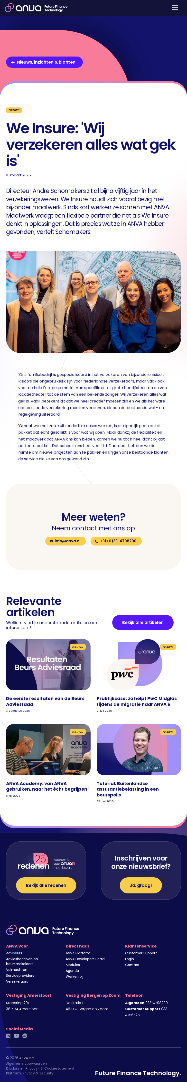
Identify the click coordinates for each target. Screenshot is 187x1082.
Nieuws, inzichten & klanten (46, 62)
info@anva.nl (67, 541)
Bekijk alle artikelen (143, 622)
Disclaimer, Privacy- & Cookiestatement (40, 1068)
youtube (16, 1035)
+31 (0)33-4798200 (118, 541)
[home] (36, 7)
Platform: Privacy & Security (29, 1073)
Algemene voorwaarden (26, 1063)
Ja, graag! (141, 885)
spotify (24, 1035)
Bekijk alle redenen (46, 885)
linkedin (8, 1035)
